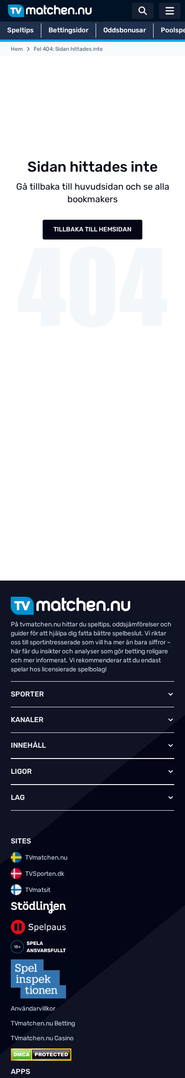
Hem (17, 49)
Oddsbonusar (124, 30)
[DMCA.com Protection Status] (41, 1054)
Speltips (20, 30)
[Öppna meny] (170, 11)
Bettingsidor (68, 30)
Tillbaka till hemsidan (92, 229)
